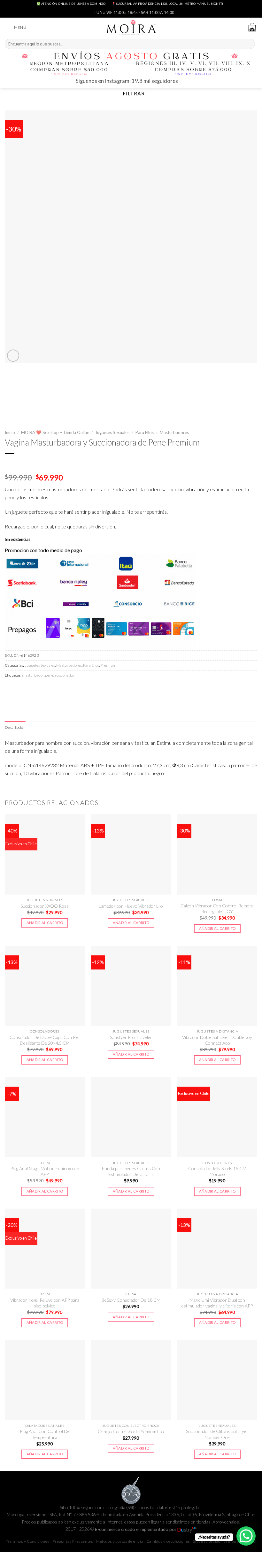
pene (49, 675)
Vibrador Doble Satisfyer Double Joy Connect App (217, 1040)
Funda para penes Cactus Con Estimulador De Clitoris (131, 1171)
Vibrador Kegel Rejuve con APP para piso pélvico (44, 1302)
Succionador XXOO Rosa (44, 906)
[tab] (15, 727)
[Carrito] (252, 27)
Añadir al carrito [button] (45, 923)
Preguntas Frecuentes (72, 1541)
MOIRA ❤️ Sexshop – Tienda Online (55, 432)
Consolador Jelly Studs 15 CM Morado (217, 1171)
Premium (108, 665)
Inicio (10, 432)
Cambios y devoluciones (168, 1541)
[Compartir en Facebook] (22, 689)
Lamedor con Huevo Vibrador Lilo (131, 906)
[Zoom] (13, 356)
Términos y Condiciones (28, 1541)
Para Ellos (144, 432)
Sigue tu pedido (206, 1541)
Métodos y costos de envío (119, 1541)
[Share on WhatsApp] (10, 689)
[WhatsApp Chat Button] (246, 1536)
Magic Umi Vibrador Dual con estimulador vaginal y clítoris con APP (217, 1302)
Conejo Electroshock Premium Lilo (131, 1431)
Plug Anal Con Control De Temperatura (45, 1434)
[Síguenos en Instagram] (183, 82)
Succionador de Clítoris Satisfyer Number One (217, 1434)
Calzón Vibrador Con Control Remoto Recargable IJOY (217, 908)
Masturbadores (174, 432)
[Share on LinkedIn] (67, 689)
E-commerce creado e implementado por (136, 1529)
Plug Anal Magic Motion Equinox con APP (44, 1171)
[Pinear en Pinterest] (55, 689)
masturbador (33, 675)
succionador (64, 675)
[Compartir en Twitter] (33, 689)
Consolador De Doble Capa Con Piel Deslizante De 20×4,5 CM (45, 1040)
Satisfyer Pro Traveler (131, 1037)
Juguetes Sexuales (112, 432)
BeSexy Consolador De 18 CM (131, 1300)
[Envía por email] (44, 689)
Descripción (15, 727)
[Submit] (249, 44)
